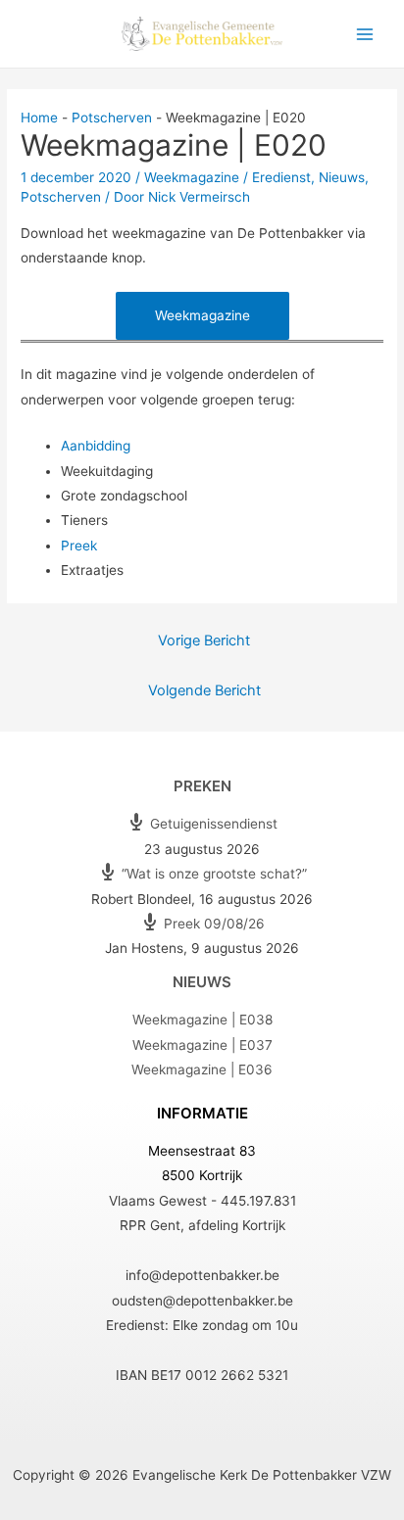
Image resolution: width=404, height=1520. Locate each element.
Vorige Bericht (204, 640)
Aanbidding (95, 445)
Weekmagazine (191, 177)
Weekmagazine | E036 (202, 1069)
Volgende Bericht (204, 690)
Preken (202, 786)
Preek (79, 545)
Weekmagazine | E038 (202, 1019)
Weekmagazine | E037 (202, 1045)
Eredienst (281, 177)
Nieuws (342, 177)
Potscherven (61, 197)
